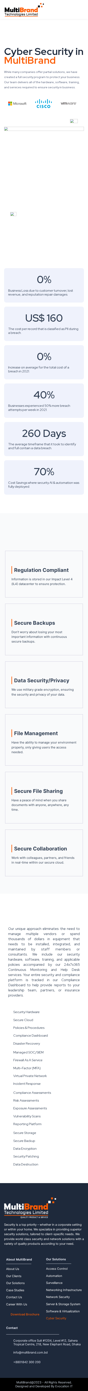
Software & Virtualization (63, 1311)
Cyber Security (56, 1318)
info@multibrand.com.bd (30, 1352)
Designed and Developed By (35, 1386)
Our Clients (13, 1276)
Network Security (58, 1297)
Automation (54, 1276)
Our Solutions (15, 1283)
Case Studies (15, 1290)
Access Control (57, 1269)
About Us (12, 1269)
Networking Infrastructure (64, 1290)
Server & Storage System (63, 1304)
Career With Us (16, 1304)
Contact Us (14, 1297)
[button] (80, 11)
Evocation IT (64, 1386)
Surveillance (54, 1283)
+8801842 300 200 (27, 1362)
